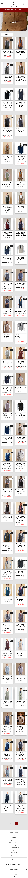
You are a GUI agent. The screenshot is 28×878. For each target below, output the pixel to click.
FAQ (14, 835)
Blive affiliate (14, 852)
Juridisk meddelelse (14, 847)
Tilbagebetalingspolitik (14, 845)
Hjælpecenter (14, 855)
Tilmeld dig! (13, 869)
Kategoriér (13, 859)
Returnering (14, 837)
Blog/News (14, 850)
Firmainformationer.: (14, 864)
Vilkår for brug (14, 832)
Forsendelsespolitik (14, 842)
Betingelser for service (14, 840)
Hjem (13, 19)
